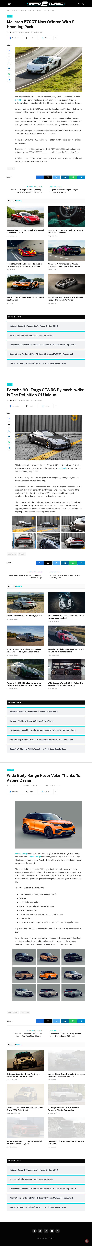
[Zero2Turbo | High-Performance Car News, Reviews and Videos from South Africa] (46, 3)
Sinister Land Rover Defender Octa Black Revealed (66, 1142)
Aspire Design (35, 857)
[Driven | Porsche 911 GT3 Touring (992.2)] (25, 602)
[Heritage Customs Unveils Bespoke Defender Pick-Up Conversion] (66, 1094)
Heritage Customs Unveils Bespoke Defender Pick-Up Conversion (63, 1109)
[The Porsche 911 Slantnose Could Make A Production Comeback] (66, 602)
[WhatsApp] (9, 74)
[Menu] (9, 3)
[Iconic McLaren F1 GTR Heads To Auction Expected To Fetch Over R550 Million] (25, 250)
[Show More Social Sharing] (56, 38)
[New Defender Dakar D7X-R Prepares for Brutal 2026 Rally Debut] (25, 1094)
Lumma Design (21, 853)
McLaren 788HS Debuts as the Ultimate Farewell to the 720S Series (65, 298)
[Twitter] (9, 62)
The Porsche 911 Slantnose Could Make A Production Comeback (66, 617)
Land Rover (25, 1012)
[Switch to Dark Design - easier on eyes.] (83, 4)
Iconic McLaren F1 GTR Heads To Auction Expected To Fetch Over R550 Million (24, 265)
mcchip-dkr (62, 468)
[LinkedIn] (9, 68)
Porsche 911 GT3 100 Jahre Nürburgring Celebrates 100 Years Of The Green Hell (24, 684)
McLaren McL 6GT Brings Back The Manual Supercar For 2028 (25, 231)
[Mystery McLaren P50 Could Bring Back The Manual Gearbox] (66, 216)
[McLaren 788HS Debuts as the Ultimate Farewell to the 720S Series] (66, 284)
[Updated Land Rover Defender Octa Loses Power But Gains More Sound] (66, 1060)
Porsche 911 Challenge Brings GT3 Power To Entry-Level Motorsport (66, 650)
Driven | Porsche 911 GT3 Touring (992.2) (25, 616)
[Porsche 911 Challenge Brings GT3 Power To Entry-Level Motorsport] (66, 636)
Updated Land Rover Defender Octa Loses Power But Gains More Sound (66, 1075)
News (10, 16)
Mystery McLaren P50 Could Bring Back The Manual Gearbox (65, 231)
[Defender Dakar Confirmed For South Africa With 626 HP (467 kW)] (25, 1060)
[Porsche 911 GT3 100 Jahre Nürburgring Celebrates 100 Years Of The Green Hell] (25, 669)
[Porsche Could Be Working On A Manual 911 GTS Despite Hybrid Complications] (25, 636)
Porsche (22, 554)
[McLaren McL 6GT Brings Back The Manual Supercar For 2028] (25, 216)
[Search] (79, 3)
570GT (18, 100)
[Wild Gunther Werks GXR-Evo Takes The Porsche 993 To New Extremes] (66, 669)
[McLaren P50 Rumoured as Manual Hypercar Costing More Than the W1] (66, 250)
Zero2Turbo (12, 32)
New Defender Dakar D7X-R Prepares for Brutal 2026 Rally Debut (25, 1109)
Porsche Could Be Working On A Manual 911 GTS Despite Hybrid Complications (24, 650)
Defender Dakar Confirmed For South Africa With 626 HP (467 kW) (23, 1075)
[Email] (9, 57)
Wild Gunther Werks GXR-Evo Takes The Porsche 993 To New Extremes (65, 684)
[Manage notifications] (87, 1241)
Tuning (10, 770)
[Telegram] (9, 80)
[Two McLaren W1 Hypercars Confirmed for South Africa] (25, 284)
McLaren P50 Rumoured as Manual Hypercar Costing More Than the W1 (64, 265)
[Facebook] (9, 51)
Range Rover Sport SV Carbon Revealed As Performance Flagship (24, 1142)
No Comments (37, 32)
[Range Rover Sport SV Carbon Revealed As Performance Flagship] (25, 1127)
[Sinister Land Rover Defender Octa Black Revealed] (66, 1127)
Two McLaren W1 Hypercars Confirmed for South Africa (25, 298)
